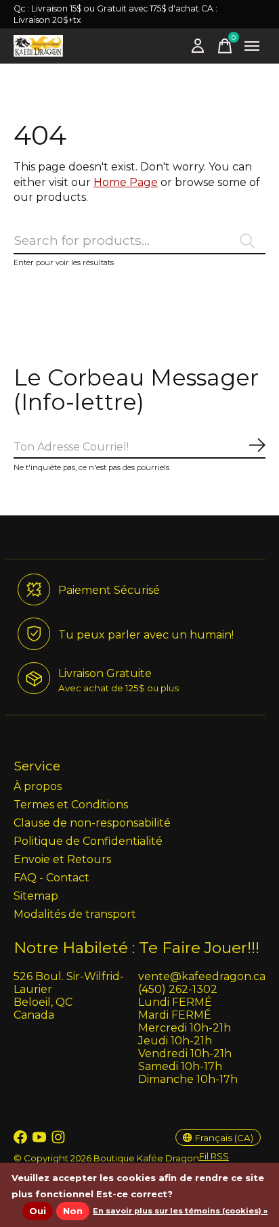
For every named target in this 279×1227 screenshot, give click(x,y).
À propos (38, 786)
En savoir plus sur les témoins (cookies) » (180, 1211)
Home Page (125, 182)
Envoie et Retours (62, 859)
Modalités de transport (75, 914)
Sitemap (36, 895)
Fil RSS (214, 1156)
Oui (37, 1210)
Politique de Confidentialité (88, 841)
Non (73, 1210)
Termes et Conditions (71, 804)
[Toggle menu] (251, 46)
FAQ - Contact (51, 877)
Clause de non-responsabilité (92, 822)
